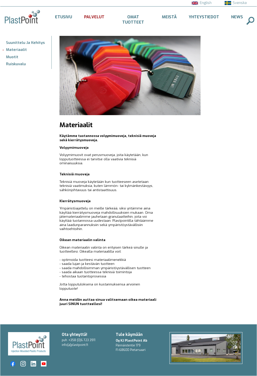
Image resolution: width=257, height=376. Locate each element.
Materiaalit (16, 49)
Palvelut (94, 17)
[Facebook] (13, 363)
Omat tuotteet (133, 19)
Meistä (169, 17)
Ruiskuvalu (16, 63)
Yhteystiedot (204, 17)
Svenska (240, 3)
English (206, 3)
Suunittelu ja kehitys (25, 42)
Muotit (12, 56)
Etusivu (63, 17)
